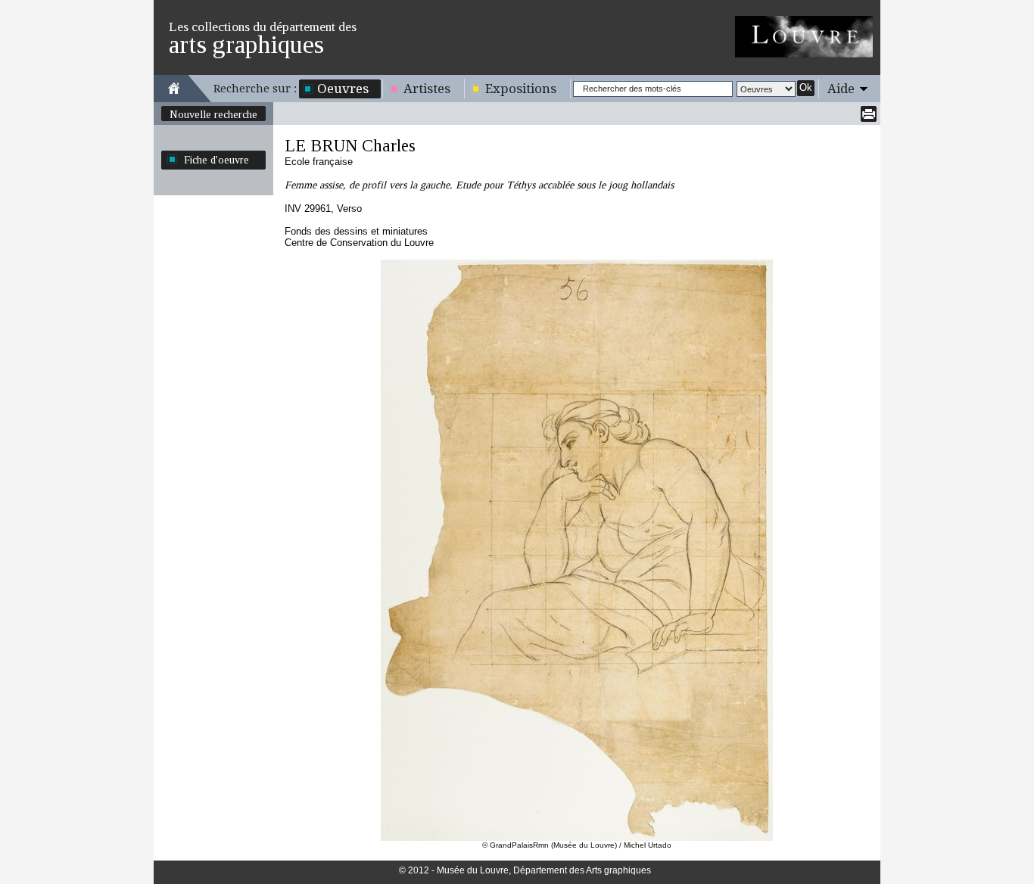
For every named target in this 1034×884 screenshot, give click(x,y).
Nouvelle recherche (213, 114)
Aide (841, 88)
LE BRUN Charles (350, 145)
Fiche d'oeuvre (216, 160)
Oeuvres (343, 88)
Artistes (426, 88)
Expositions (520, 88)
